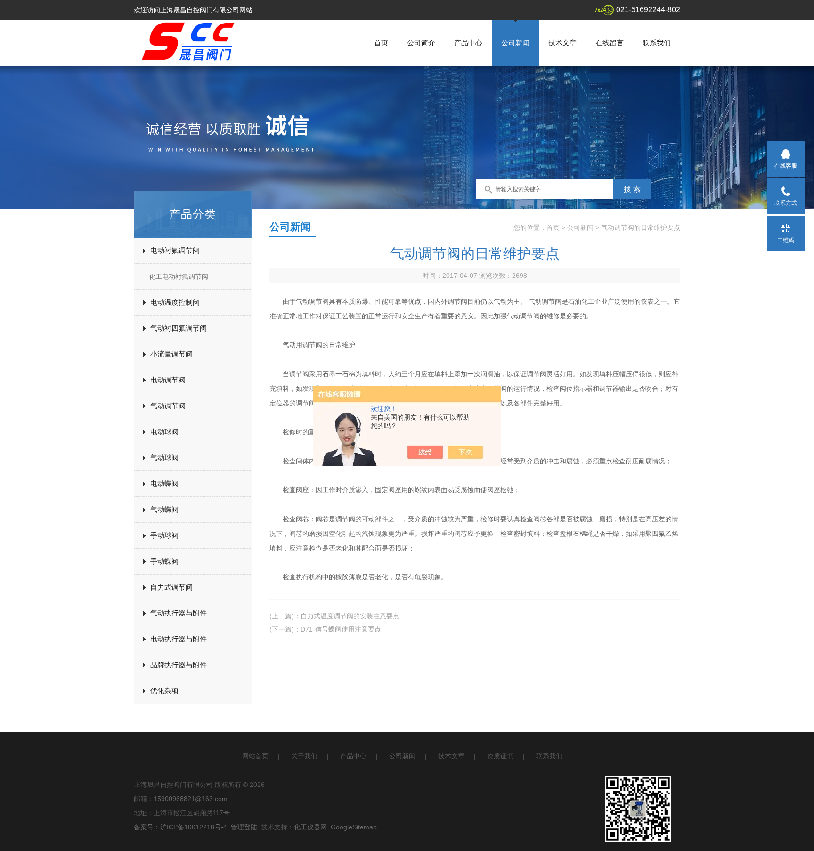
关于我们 (304, 756)
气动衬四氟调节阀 (178, 328)
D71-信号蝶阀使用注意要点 (341, 629)
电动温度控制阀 (175, 302)
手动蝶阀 (164, 561)
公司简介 (421, 43)
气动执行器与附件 (178, 613)
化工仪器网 (310, 827)
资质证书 (500, 756)
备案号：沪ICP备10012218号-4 (180, 827)
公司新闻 (515, 43)
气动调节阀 (168, 406)
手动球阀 (164, 535)
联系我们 (657, 43)
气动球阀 (164, 458)
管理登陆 (244, 827)
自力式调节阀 (171, 587)
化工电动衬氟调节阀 (178, 276)
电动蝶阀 (164, 483)
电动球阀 (164, 432)
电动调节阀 (168, 380)
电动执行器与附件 (178, 639)
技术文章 (562, 43)
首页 (381, 43)
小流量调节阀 (171, 354)
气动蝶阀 (164, 509)
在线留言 (609, 43)
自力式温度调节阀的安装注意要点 (350, 616)
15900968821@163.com (191, 798)
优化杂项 (164, 691)
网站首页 (255, 756)
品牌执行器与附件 (178, 665)
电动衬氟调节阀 (175, 250)
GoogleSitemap (354, 827)
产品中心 (468, 43)
